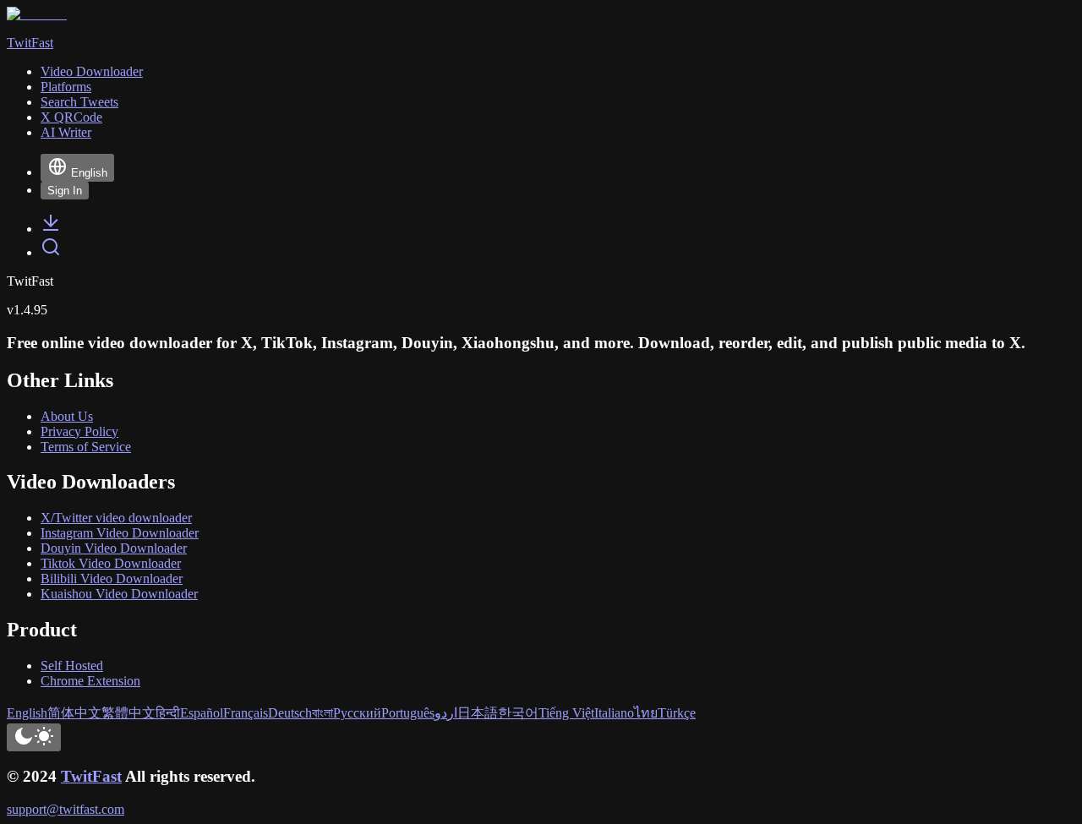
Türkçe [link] (677, 713)
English (89, 172)
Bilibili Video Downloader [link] (112, 578)
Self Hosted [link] (72, 665)
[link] (51, 228)
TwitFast (91, 776)
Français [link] (245, 713)
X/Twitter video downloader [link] (116, 517)
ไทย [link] (646, 713)
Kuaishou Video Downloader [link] (119, 594)
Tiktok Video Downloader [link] (111, 563)
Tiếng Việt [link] (566, 713)
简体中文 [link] (74, 713)
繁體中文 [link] (128, 713)
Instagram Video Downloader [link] (120, 533)
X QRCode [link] (71, 117)
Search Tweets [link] (79, 102)
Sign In (64, 190)
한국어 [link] (518, 713)
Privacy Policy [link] (79, 431)
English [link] (27, 713)
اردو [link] (445, 713)
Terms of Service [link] (86, 446)
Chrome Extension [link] (90, 681)
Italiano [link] (614, 713)
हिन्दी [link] (168, 713)
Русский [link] (357, 713)
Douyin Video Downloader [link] (114, 548)
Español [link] (201, 713)
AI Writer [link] (66, 132)
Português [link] (407, 713)
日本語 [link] (477, 713)
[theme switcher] (34, 737)
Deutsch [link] (290, 713)
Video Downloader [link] (92, 71)
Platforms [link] (66, 86)
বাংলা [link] (322, 713)
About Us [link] (67, 416)
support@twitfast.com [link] (65, 809)
